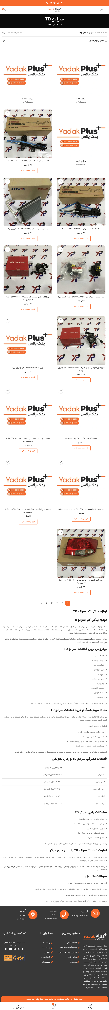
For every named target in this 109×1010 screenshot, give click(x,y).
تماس (53, 911)
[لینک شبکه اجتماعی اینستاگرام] (15, 949)
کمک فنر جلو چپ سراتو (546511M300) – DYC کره (81, 229)
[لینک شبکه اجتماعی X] (58, 3)
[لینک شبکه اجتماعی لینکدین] (51, 3)
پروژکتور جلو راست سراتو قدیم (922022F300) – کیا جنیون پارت (28, 298)
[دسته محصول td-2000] (28, 76)
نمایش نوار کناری (96, 41)
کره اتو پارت (10, 866)
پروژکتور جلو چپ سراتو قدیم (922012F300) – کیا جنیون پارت (81, 369)
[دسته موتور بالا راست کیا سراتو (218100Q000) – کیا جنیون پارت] (28, 411)
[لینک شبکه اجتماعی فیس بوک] (61, 3)
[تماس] (64, 914)
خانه (105, 32)
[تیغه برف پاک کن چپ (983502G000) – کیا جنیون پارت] (81, 482)
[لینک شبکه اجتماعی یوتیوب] (10, 949)
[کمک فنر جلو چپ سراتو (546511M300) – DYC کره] (81, 202)
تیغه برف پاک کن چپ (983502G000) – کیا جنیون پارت (81, 509)
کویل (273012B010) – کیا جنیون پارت (81, 438)
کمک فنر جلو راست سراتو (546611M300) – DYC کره (28, 161)
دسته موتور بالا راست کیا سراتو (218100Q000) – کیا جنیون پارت (28, 440)
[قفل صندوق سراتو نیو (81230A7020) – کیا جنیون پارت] (81, 269)
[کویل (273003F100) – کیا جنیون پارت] (28, 340)
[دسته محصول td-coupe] (81, 139)
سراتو (91, 32)
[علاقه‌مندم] (7, 113)
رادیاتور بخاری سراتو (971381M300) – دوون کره (28, 229)
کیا (98, 32)
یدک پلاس (89, 639)
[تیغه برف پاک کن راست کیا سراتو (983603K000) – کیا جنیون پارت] (28, 482)
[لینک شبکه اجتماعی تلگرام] (47, 3)
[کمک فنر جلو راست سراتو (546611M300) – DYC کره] (28, 134)
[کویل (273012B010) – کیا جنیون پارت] (81, 411)
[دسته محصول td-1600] (81, 76)
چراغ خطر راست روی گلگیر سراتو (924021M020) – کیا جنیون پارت (81, 582)
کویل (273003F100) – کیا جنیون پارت (28, 367)
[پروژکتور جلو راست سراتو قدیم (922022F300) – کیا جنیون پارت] (28, 269)
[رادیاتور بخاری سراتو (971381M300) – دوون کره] (28, 202)
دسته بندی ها (55, 25)
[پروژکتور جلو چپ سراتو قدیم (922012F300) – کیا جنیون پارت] (81, 340)
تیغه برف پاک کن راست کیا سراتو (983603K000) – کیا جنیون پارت (28, 511)
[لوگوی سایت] (54, 10)
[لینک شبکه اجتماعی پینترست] (54, 3)
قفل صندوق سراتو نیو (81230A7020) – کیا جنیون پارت (81, 297)
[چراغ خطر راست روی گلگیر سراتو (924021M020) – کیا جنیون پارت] (81, 553)
